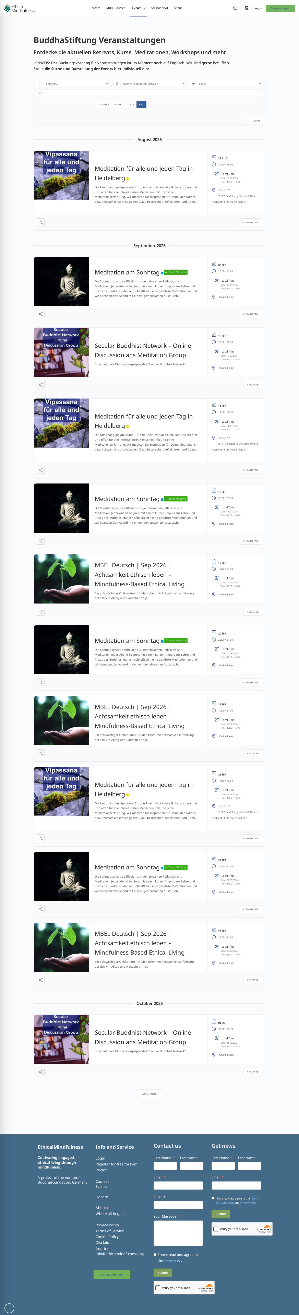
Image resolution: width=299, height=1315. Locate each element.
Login (100, 1158)
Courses (102, 1181)
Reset (256, 121)
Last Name (189, 1157)
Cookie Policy (107, 1236)
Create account (280, 8)
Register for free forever (116, 1164)
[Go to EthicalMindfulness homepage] (19, 7)
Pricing (102, 1169)
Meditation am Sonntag (127, 272)
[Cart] (246, 8)
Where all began (110, 1213)
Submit (163, 1273)
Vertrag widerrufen (112, 1274)
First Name (162, 1157)
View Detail (251, 222)
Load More (149, 1094)
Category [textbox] (51, 84)
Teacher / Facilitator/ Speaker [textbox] (140, 84)
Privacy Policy (107, 1224)
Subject (159, 1196)
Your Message (165, 1216)
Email (158, 1177)
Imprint (102, 1248)
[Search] (235, 8)
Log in (257, 8)
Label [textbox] (202, 84)
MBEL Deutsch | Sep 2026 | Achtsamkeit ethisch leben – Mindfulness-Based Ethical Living (140, 574)
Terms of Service (110, 1230)
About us (103, 1207)
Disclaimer (105, 1242)
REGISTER (253, 385)
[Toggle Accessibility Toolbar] (9, 1308)
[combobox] (76, 83)
